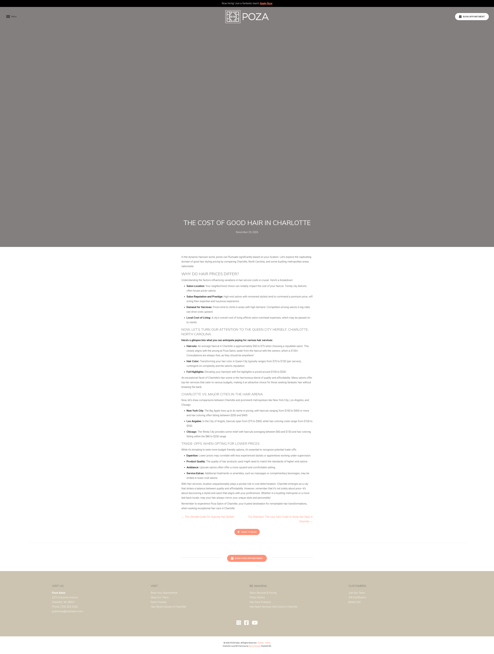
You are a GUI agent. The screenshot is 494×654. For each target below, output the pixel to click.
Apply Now (266, 3)
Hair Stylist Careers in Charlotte (168, 606)
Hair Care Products (260, 602)
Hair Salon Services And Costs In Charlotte (274, 606)
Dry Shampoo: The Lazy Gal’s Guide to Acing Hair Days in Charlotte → (280, 519)
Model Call (354, 602)
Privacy (261, 643)
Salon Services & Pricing (263, 592)
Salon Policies (158, 602)
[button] (11, 16)
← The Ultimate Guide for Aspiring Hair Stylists (207, 516)
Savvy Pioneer (254, 646)
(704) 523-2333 (69, 606)
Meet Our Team (160, 597)
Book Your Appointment (164, 592)
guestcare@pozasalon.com (67, 611)
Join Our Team (356, 592)
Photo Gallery (257, 597)
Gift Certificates (357, 597)
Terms (267, 643)
